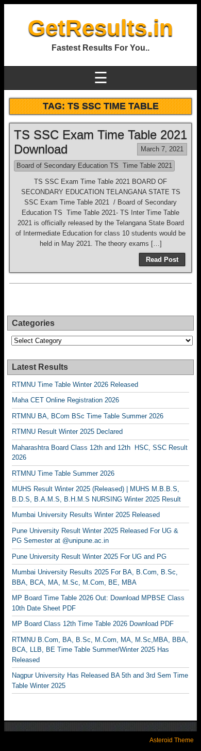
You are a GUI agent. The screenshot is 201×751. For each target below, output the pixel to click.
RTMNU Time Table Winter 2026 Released (75, 384)
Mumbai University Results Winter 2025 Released (86, 515)
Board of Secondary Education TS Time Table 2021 (94, 165)
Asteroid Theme (171, 740)
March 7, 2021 (162, 149)
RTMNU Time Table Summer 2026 (63, 473)
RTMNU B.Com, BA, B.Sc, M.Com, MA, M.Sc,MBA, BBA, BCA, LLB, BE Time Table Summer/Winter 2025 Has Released (100, 650)
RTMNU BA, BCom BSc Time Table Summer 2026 (87, 416)
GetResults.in (100, 27)
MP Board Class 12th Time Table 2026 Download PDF (93, 624)
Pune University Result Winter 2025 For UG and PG (89, 556)
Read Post (162, 259)
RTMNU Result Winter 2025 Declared (67, 431)
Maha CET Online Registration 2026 (65, 400)
